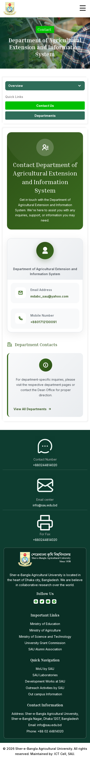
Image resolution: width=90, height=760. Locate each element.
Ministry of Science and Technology (45, 636)
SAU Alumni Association (45, 649)
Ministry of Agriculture (45, 630)
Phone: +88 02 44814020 (45, 731)
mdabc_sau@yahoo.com (49, 296)
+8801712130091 (43, 322)
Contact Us (45, 105)
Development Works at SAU (45, 681)
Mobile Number (42, 315)
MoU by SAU (45, 669)
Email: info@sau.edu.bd (45, 725)
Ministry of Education (45, 624)
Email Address (41, 290)
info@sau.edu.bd (45, 505)
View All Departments (30, 409)
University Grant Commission (45, 643)
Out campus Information (45, 694)
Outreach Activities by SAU (45, 688)
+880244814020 (45, 465)
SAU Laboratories (45, 675)
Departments (45, 115)
